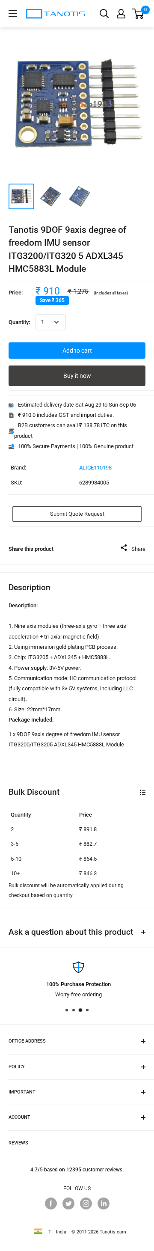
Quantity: (19, 322)
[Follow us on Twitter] (68, 1203)
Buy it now (77, 375)
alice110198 (95, 467)
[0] (138, 14)
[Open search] (104, 13)
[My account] (121, 13)
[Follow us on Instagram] (86, 1203)
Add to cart (77, 350)
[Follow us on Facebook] (51, 1203)
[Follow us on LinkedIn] (104, 1203)
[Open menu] (13, 13)
